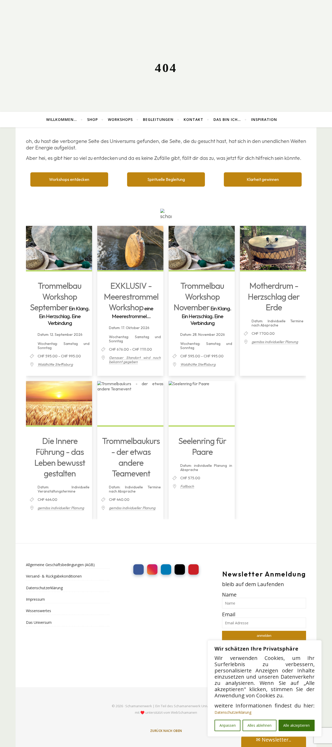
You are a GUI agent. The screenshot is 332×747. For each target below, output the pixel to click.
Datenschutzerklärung (233, 712)
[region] (265, 688)
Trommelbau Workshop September (56, 296)
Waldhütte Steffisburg (55, 364)
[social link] (138, 569)
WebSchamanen (184, 712)
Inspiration (264, 119)
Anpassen (227, 725)
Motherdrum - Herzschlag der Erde (274, 296)
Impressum (35, 599)
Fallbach (187, 486)
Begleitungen (158, 119)
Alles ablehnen (259, 725)
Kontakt (193, 119)
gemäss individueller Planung (275, 342)
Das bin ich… (227, 119)
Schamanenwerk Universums (197, 706)
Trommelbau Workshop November (199, 296)
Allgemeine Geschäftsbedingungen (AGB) (60, 564)
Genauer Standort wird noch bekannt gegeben (135, 360)
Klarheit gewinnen (263, 179)
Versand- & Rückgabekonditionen (54, 576)
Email (228, 614)
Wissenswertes (38, 610)
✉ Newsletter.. (273, 739)
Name (229, 594)
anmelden (264, 636)
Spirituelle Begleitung (166, 179)
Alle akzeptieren (296, 725)
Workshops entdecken (69, 179)
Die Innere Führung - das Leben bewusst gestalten (59, 457)
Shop (92, 119)
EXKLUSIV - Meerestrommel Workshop (131, 296)
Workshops (120, 119)
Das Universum (39, 622)
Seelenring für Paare (202, 446)
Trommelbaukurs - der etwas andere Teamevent (131, 457)
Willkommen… (61, 119)
